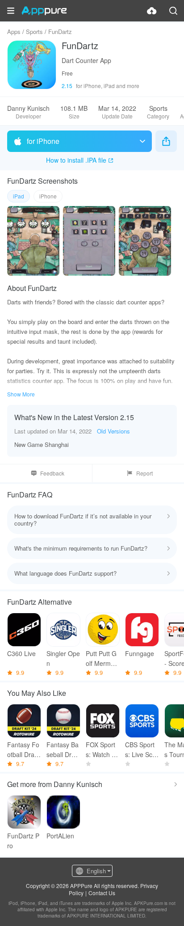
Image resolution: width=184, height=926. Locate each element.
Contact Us (101, 893)
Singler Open (63, 658)
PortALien (60, 835)
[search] (173, 10)
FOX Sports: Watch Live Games (103, 749)
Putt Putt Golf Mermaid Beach (102, 658)
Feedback (52, 473)
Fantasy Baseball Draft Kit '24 (62, 749)
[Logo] (44, 10)
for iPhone (43, 141)
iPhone (48, 196)
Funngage (139, 653)
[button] (10, 10)
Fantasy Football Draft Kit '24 (23, 749)
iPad (18, 196)
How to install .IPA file (76, 160)
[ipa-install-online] (152, 10)
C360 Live (21, 653)
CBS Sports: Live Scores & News (141, 749)
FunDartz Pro (23, 840)
